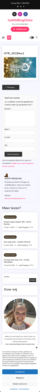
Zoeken (6, 277)
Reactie (8, 109)
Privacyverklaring (24, 389)
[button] (37, 347)
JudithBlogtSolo (20, 20)
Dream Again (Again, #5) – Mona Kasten (17, 223)
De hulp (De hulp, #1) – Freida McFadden (16, 261)
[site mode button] (31, 37)
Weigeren (20, 378)
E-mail (7, 137)
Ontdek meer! (21, 29)
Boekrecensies (10, 217)
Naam (7, 129)
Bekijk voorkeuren (20, 384)
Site (6, 145)
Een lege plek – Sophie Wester (17, 242)
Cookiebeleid (14, 389)
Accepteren (20, 372)
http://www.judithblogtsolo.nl (15, 198)
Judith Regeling (13, 178)
